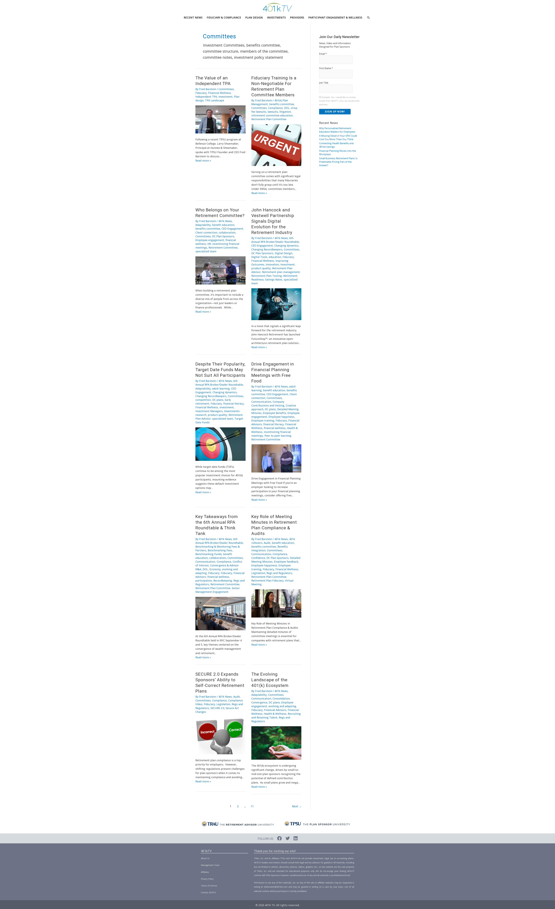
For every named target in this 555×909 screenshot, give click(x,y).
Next (297, 806)
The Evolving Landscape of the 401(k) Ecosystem (269, 680)
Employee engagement (209, 240)
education (275, 257)
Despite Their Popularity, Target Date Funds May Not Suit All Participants (220, 369)
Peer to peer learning (277, 435)
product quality (261, 268)
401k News (225, 221)
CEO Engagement (232, 228)
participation (203, 580)
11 (252, 806)
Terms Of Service (209, 885)
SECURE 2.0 (217, 708)
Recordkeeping (222, 580)
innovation (272, 264)
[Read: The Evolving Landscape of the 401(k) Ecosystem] (276, 742)
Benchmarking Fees (220, 550)
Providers (297, 17)
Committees (226, 89)
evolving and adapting (282, 706)
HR (209, 244)
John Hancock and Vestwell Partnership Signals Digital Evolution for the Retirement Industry (272, 221)
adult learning (221, 388)
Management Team (210, 865)
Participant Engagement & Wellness (335, 17)
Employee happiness (281, 416)
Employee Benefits (274, 413)
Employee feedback (286, 561)
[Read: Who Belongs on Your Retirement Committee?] (220, 270)
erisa (294, 108)
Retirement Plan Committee (268, 119)
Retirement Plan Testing (266, 275)
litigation (285, 111)
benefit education (223, 225)
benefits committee (281, 104)
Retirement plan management (281, 272)
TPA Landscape (214, 100)
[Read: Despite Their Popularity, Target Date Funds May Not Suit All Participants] (220, 443)
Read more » (203, 160)
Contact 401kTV (208, 892)
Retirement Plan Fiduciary (267, 580)
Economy (215, 569)
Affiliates (205, 872)
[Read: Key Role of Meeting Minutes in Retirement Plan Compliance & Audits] (276, 603)
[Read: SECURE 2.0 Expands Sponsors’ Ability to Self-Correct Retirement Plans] (220, 735)
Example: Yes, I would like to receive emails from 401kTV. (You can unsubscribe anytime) (339, 101)
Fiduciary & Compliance (224, 17)
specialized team (205, 251)
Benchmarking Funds (208, 554)
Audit (267, 543)
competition (203, 400)
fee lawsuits (258, 111)
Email (323, 53)
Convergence (259, 702)
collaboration (227, 232)
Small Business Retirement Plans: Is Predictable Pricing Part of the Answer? (338, 162)
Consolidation (281, 698)
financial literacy (233, 403)
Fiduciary (201, 93)
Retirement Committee (223, 247)
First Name (326, 68)
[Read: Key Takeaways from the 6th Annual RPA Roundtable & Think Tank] (220, 613)
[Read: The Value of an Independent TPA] (220, 119)
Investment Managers (209, 411)
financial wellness (274, 428)
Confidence (258, 558)
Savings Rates (273, 279)
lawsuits (273, 111)
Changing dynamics (286, 245)
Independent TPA (206, 96)
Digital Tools (259, 257)
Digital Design (283, 253)
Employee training (262, 420)
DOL (286, 108)
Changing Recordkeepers (266, 249)
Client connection (206, 232)
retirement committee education (272, 115)
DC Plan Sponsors (223, 236)
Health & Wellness (275, 713)
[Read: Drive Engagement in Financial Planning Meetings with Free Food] (276, 458)
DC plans (217, 400)
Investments (276, 17)
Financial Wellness (219, 93)
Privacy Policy (207, 878)
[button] (368, 17)
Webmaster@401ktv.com (275, 886)
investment (225, 96)
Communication (261, 401)
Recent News (193, 17)
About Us (205, 858)
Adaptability (203, 225)
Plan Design (254, 17)
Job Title (323, 82)
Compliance (275, 108)
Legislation (258, 573)
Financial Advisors (275, 710)
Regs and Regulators (279, 573)
